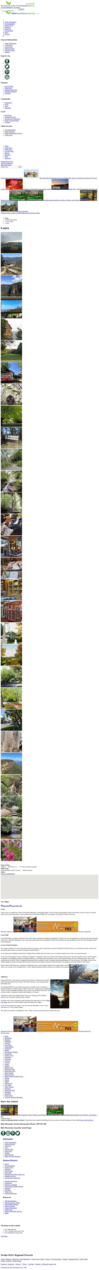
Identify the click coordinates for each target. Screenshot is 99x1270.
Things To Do (9, 25)
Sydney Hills (83, 1259)
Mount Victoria (9, 1075)
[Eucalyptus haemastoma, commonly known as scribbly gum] (11, 752)
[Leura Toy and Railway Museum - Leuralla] (11, 643)
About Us (18, 1264)
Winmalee (8, 1092)
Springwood (8, 1083)
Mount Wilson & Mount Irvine (14, 1076)
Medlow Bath (9, 1068)
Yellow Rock (9, 1095)
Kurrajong (8, 1059)
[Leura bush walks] (11, 795)
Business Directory (10, 1160)
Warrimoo (8, 1088)
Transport (7, 122)
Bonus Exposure (10, 131)
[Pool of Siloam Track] (11, 448)
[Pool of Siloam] (11, 839)
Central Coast (35, 1259)
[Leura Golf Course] (11, 361)
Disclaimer (11, 1264)
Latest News (8, 148)
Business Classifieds (11, 1185)
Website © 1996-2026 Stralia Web (45, 1264)
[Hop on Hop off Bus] (11, 383)
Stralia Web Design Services (13, 133)
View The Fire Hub (86, 1120)
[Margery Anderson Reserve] (11, 426)
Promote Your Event (7, 161)
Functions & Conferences (12, 119)
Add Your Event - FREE (12, 1203)
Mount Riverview (10, 1071)
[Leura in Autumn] (11, 665)
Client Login (8, 135)
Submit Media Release (11, 1204)
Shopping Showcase (11, 90)
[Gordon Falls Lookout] (11, 773)
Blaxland (7, 1040)
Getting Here (9, 45)
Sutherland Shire (73, 1259)
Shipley (7, 1082)
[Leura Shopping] (11, 535)
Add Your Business (7, 163)
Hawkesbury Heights (11, 1052)
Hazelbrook (8, 1054)
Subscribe (8, 158)
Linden (7, 1064)
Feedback (4, 1264)
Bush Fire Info (9, 1155)
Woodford (8, 1094)
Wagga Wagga (16, 1261)
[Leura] (11, 470)
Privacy (25, 1264)
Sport (6, 106)
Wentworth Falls (10, 1090)
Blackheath (8, 1038)
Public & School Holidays (13, 1156)
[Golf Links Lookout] (11, 274)
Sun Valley (8, 1085)
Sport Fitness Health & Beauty (14, 1186)
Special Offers (9, 86)
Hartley (7, 1050)
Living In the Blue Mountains (14, 1097)
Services (7, 34)
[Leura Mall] (11, 730)
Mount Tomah (9, 1073)
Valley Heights (9, 1087)
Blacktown (15, 1259)
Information (8, 1139)
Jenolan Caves (9, 1055)
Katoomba (8, 1057)
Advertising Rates (10, 130)
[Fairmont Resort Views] (11, 318)
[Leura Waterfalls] (11, 491)
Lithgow (7, 1066)
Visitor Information (10, 22)
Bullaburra (8, 1041)
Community (8, 102)
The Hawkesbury (56, 1259)
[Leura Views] (11, 253)
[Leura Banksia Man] (11, 404)
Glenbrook (8, 1048)
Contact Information (11, 1208)
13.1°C (17, 6)
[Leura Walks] (11, 339)
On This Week (9, 151)
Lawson (7, 1062)
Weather (7, 52)
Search (7, 1164)
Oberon (7, 1078)
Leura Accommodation (8, 874)
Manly (42, 1259)
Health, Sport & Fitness (12, 120)
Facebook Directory (11, 91)
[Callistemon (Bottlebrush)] (11, 860)
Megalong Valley (10, 1069)
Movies (7, 153)
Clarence (7, 1043)
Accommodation (10, 24)
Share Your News (6, 165)
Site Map (31, 1264)
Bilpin (6, 1036)
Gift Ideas (8, 93)
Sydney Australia (6, 1261)
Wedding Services (10, 117)
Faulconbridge (9, 1047)
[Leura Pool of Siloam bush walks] (11, 817)
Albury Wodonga (6, 1259)
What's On (8, 29)
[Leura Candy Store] (11, 622)
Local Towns (9, 47)
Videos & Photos (10, 50)
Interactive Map (9, 49)
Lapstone (7, 1061)
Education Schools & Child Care (15, 1174)
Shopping (8, 27)
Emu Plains (8, 1045)
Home (6, 146)
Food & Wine (9, 31)
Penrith (7, 1080)
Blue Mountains (25, 1259)
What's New (8, 88)
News (6, 32)
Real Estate (8, 115)
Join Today (4, 1236)
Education (8, 108)
